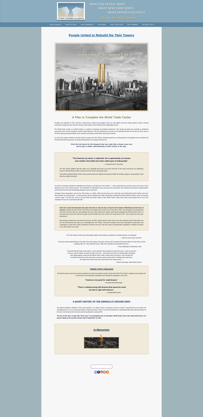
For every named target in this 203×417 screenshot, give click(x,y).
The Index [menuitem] (102, 25)
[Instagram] (101, 372)
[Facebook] (95, 372)
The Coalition (116, 25)
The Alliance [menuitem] (55, 25)
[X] (98, 372)
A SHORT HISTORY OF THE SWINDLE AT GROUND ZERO (101, 301)
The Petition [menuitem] (70, 25)
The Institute (148, 25)
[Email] (104, 372)
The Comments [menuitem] (87, 25)
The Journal (132, 25)
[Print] (107, 372)
